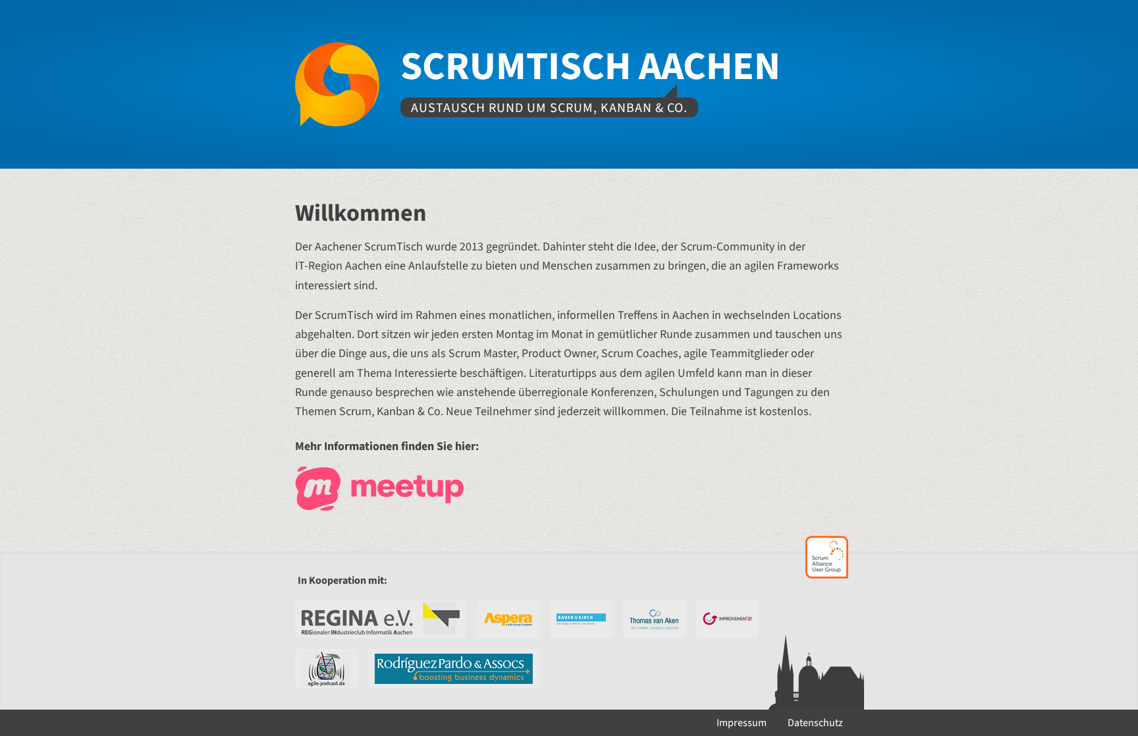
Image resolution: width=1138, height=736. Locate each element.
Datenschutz (815, 723)
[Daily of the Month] (326, 669)
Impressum (742, 723)
